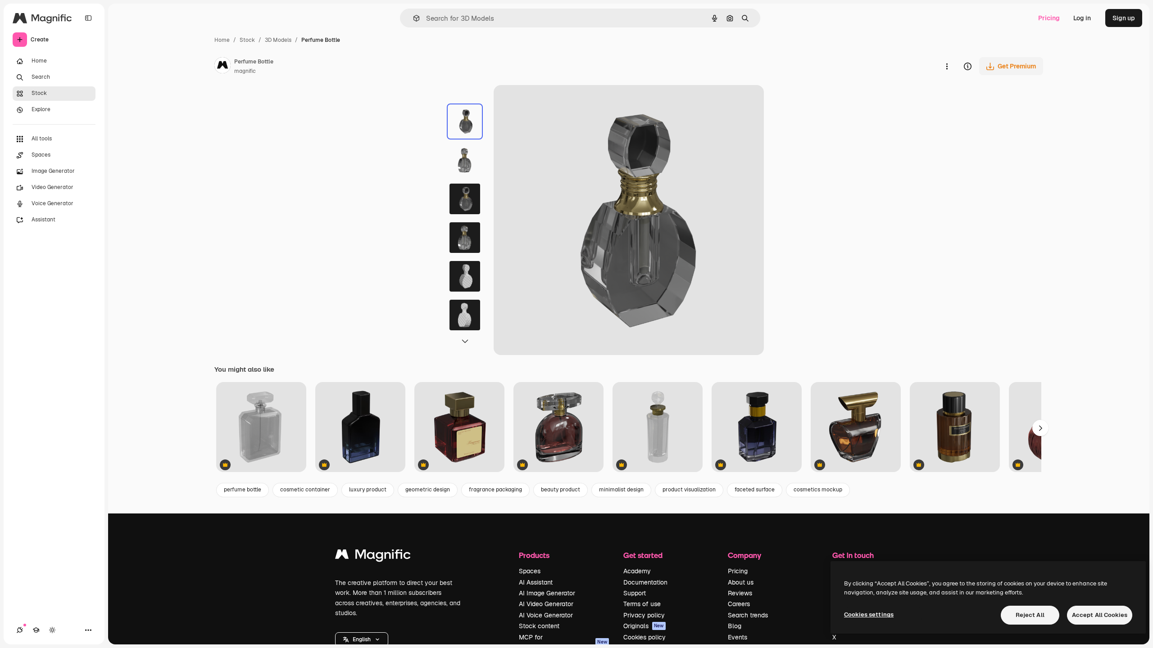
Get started (643, 555)
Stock (247, 40)
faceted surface (755, 489)
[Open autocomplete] (412, 18)
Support (634, 593)
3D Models (278, 40)
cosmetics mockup (818, 489)
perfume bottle (242, 489)
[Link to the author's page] (222, 66)
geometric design (427, 489)
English (362, 639)
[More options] (947, 66)
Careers (739, 604)
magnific (245, 71)
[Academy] (36, 630)
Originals (643, 626)
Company (744, 555)
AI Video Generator (546, 604)
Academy (637, 571)
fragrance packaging (495, 489)
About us (741, 582)
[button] (361, 639)
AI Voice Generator (546, 615)
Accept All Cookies (1099, 615)
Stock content (539, 626)
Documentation (645, 582)
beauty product (560, 489)
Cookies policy (644, 637)
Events (737, 637)
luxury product (367, 489)
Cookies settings (869, 614)
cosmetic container (305, 489)
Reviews (740, 593)
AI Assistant (536, 582)
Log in (1082, 18)
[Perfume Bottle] (261, 427)
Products (534, 555)
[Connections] (20, 630)
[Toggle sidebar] (88, 18)
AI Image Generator (547, 593)
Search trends (748, 615)
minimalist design (621, 489)
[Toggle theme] (52, 630)
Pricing (1049, 18)
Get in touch (853, 555)
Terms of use (642, 604)
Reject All (1030, 615)
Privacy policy (644, 615)
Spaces (529, 571)
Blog (734, 626)
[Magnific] (373, 556)
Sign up (1123, 18)
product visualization (689, 489)
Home (222, 40)
